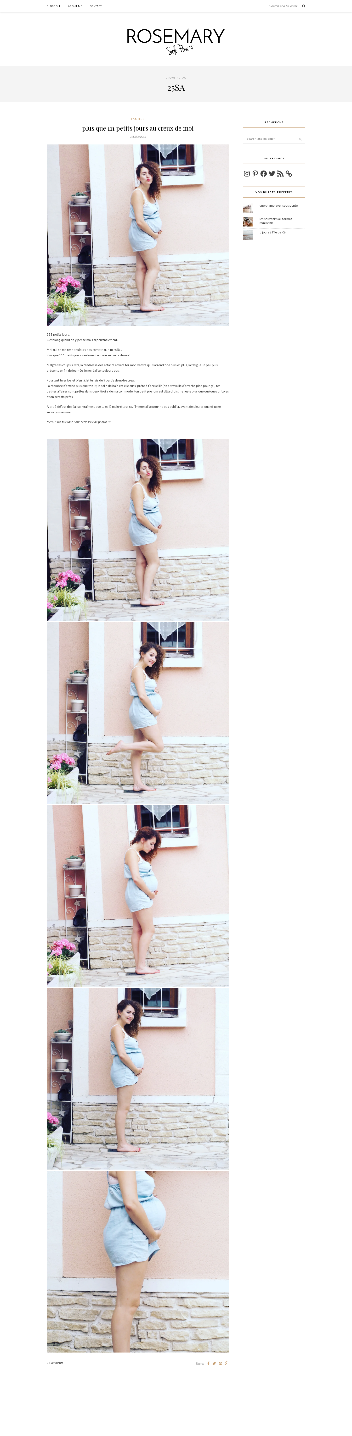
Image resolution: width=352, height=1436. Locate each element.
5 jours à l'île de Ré (272, 232)
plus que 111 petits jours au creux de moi (137, 128)
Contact (96, 6)
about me (75, 6)
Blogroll (54, 6)
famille (137, 118)
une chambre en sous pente (279, 205)
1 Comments (55, 1363)
